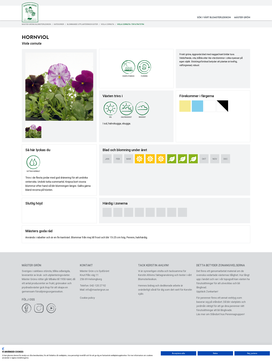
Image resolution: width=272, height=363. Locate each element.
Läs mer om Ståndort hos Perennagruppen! (220, 314)
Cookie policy (87, 297)
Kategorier (59, 24)
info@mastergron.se (97, 289)
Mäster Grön (242, 17)
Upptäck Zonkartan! (207, 291)
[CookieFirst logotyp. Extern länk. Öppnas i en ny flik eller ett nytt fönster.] (3, 349)
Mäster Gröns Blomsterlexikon (36, 24)
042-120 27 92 (98, 285)
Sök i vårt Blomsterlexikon (214, 17)
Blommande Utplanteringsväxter (82, 24)
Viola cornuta (107, 24)
